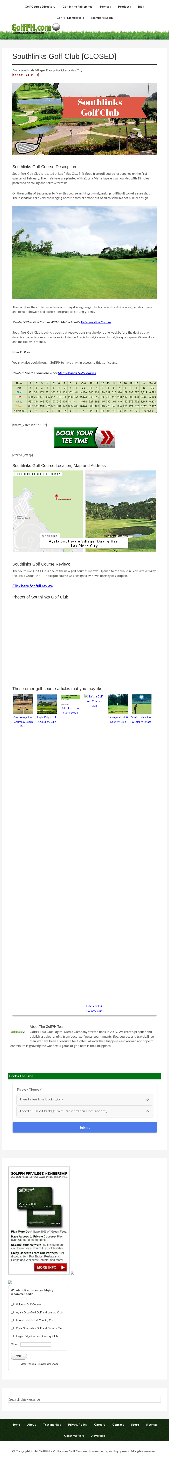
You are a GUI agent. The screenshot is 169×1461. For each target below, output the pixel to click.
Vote (18, 1356)
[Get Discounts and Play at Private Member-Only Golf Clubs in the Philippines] (39, 1273)
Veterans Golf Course (96, 322)
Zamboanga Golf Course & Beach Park (23, 721)
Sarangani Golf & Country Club (118, 719)
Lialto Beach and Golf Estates (70, 711)
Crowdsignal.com (48, 1364)
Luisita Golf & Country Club (94, 1009)
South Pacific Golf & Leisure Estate (141, 719)
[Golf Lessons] (10, 1282)
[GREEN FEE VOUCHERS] (72, 1273)
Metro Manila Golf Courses (77, 373)
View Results (28, 1364)
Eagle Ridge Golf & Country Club (47, 719)
